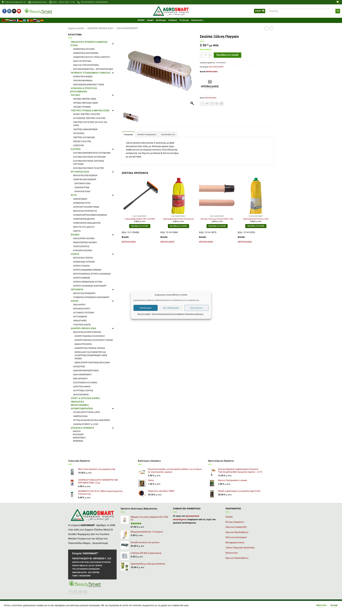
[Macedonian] (31, 20)
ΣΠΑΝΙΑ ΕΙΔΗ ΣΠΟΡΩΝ (84, 262)
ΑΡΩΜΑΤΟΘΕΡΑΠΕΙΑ (82, 408)
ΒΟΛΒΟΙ (75, 235)
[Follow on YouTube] (19, 11)
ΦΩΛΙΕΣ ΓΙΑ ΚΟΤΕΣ (82, 141)
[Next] (274, 212)
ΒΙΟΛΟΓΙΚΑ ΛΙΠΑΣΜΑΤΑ (84, 293)
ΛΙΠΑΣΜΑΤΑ (77, 289)
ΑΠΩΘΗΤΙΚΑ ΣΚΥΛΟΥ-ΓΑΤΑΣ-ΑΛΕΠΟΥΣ (91, 57)
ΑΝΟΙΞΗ (77, 431)
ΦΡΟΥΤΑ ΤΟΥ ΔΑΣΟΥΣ (83, 227)
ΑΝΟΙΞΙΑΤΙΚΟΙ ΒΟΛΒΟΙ (84, 238)
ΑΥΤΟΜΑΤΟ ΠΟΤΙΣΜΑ (83, 312)
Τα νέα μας (184, 20)
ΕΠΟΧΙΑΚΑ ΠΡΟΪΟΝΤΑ (82, 428)
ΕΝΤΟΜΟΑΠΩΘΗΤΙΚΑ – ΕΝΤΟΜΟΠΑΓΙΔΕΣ (93, 69)
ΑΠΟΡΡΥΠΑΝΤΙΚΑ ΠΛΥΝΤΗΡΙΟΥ (90, 336)
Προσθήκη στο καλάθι (227, 55)
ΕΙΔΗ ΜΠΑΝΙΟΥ (80, 378)
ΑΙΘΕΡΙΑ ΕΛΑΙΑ (80, 416)
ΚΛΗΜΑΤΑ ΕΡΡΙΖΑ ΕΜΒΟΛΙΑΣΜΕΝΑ (90, 215)
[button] (259, 11)
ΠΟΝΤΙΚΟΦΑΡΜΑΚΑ (82, 80)
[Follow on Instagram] (9, 11)
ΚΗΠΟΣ (75, 301)
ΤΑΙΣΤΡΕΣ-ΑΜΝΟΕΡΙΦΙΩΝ (85, 129)
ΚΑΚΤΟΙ (77, 231)
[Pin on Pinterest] (216, 104)
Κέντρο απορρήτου (235, 522)
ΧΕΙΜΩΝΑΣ (78, 441)
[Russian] (35, 20)
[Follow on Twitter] (80, 592)
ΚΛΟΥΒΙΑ (76, 149)
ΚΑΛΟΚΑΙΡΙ (78, 434)
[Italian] (28, 20)
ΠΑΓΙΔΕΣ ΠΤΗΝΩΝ (82, 107)
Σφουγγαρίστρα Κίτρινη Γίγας (256, 219)
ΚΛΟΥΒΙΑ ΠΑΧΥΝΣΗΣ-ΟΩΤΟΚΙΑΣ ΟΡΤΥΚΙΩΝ (88, 162)
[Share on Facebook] (202, 104)
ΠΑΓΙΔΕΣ (75, 95)
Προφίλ (150, 20)
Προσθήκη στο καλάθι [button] (139, 226)
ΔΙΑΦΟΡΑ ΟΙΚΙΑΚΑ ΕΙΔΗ (100, 28)
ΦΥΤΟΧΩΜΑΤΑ (80, 316)
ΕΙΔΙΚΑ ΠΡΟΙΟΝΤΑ (83, 344)
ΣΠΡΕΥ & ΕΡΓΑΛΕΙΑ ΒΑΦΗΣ (85, 398)
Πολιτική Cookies (143, 314)
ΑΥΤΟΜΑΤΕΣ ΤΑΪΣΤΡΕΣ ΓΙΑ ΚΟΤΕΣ (89, 118)
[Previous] (122, 212)
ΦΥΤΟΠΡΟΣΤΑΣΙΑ (80, 172)
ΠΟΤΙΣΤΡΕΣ (78, 133)
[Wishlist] (337, 2)
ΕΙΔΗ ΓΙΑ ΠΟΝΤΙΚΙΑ (82, 61)
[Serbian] (38, 20)
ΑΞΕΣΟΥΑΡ (78, 145)
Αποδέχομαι (145, 308)
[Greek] (24, 20)
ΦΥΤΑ (74, 195)
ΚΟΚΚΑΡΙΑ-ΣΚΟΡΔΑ (82, 250)
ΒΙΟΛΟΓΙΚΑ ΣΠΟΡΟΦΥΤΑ (85, 211)
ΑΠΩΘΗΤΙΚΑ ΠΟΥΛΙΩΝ (83, 49)
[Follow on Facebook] (4, 11)
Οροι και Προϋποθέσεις (237, 532)
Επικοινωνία (197, 20)
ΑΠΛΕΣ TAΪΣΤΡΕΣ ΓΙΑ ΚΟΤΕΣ (86, 114)
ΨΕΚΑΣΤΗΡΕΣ (80, 320)
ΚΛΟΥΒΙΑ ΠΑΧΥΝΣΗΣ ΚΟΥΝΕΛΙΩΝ (89, 157)
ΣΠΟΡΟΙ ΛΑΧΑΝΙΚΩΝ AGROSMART (90, 286)
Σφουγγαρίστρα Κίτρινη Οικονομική (178, 219)
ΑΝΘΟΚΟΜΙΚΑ (80, 199)
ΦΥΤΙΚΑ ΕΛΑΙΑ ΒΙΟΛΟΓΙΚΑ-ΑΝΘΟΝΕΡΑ (91, 420)
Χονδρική (172, 20)
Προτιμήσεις (196, 308)
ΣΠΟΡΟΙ (75, 254)
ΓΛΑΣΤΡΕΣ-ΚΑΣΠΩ (82, 324)
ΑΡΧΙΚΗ (141, 20)
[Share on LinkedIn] (221, 104)
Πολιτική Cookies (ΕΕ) (236, 527)
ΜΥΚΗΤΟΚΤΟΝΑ (82, 191)
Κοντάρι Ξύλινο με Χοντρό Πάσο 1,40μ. (217, 219)
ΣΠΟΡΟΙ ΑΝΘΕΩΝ (81, 278)
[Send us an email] (14, 11)
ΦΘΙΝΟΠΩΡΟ (79, 438)
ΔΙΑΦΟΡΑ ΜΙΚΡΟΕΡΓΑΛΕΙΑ (86, 370)
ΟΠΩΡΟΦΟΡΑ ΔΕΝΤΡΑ (84, 219)
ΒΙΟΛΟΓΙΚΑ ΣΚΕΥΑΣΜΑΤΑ (85, 175)
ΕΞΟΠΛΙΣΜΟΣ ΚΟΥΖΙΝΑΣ (85, 382)
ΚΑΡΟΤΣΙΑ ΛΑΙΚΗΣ (82, 386)
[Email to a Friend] (212, 104)
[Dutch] (10, 20)
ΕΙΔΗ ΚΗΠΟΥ (79, 304)
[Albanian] (3, 20)
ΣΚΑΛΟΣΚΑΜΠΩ (81, 394)
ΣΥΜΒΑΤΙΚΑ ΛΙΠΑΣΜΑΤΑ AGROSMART (91, 297)
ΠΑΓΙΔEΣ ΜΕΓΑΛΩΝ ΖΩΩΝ (85, 103)
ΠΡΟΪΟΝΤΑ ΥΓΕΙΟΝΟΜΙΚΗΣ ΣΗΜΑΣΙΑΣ (91, 73)
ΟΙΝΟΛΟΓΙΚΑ (77, 402)
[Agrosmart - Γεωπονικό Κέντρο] (171, 11)
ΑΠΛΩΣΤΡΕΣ (79, 366)
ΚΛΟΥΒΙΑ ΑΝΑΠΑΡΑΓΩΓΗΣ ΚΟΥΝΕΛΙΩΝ (91, 153)
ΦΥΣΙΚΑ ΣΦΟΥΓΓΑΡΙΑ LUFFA (86, 412)
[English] (14, 20)
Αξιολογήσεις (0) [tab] (168, 134)
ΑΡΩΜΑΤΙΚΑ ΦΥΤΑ (81, 203)
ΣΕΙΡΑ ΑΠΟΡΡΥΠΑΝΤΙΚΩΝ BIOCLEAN (92, 362)
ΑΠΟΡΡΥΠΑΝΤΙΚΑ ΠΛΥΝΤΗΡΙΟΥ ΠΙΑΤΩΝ (94, 340)
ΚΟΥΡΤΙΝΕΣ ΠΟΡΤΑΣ (83, 390)
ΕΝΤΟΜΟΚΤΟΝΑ (82, 183)
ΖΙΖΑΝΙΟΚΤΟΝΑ (82, 187)
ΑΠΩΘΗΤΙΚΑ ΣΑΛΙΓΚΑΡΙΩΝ (85, 53)
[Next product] (266, 28)
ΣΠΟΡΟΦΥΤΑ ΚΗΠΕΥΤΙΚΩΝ (86, 207)
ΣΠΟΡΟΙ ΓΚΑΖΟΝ (81, 266)
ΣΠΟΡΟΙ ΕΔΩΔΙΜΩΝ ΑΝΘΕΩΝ (87, 270)
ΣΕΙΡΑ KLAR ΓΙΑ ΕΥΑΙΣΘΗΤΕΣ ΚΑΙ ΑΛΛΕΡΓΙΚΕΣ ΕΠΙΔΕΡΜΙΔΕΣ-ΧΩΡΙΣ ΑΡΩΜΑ (91, 355)
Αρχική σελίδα (76, 28)
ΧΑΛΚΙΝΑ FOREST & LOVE (85, 424)
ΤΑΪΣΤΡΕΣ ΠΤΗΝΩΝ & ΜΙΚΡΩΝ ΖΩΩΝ (90, 110)
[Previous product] (271, 28)
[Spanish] (42, 20)
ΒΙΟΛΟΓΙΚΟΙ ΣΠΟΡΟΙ (83, 258)
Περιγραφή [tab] (128, 134)
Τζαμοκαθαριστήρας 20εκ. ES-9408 (140, 219)
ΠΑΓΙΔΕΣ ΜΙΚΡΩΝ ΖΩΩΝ (84, 99)
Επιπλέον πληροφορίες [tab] (147, 134)
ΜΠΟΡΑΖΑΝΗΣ (211, 72)
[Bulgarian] (7, 20)
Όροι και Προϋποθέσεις (237, 558)
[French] (17, 20)
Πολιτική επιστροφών (236, 537)
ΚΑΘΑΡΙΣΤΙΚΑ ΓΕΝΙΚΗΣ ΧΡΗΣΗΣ (90, 348)
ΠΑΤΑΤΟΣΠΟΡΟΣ (81, 246)
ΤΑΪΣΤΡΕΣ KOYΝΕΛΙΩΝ (84, 137)
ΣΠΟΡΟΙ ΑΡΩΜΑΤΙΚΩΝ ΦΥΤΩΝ (87, 282)
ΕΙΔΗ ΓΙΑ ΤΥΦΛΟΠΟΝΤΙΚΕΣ (86, 65)
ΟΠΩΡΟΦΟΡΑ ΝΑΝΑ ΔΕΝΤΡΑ (87, 223)
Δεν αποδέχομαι (171, 308)
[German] (21, 20)
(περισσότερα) (100, 543)
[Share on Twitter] (207, 104)
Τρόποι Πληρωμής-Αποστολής (240, 547)
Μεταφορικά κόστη (235, 542)
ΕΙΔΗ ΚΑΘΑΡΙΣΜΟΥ (127, 28)
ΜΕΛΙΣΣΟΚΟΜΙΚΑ (80, 405)
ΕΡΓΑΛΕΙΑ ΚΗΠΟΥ (81, 308)
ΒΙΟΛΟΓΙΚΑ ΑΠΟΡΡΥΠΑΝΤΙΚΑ (87, 332)
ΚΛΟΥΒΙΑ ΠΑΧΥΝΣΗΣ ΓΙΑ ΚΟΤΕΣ (88, 168)
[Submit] (337, 11)
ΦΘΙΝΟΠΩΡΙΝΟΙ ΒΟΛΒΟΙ (85, 242)
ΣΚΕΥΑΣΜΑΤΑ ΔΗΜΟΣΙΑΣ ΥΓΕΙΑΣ (88, 84)
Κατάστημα (161, 20)
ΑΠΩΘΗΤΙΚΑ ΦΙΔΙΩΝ (82, 76)
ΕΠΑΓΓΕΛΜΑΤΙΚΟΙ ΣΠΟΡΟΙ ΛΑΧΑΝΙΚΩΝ (92, 274)
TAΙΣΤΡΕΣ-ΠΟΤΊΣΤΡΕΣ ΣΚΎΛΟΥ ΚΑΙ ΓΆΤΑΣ (90, 124)
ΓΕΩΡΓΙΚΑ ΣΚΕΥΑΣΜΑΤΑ (84, 179)
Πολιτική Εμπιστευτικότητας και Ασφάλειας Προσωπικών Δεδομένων (177, 314)
